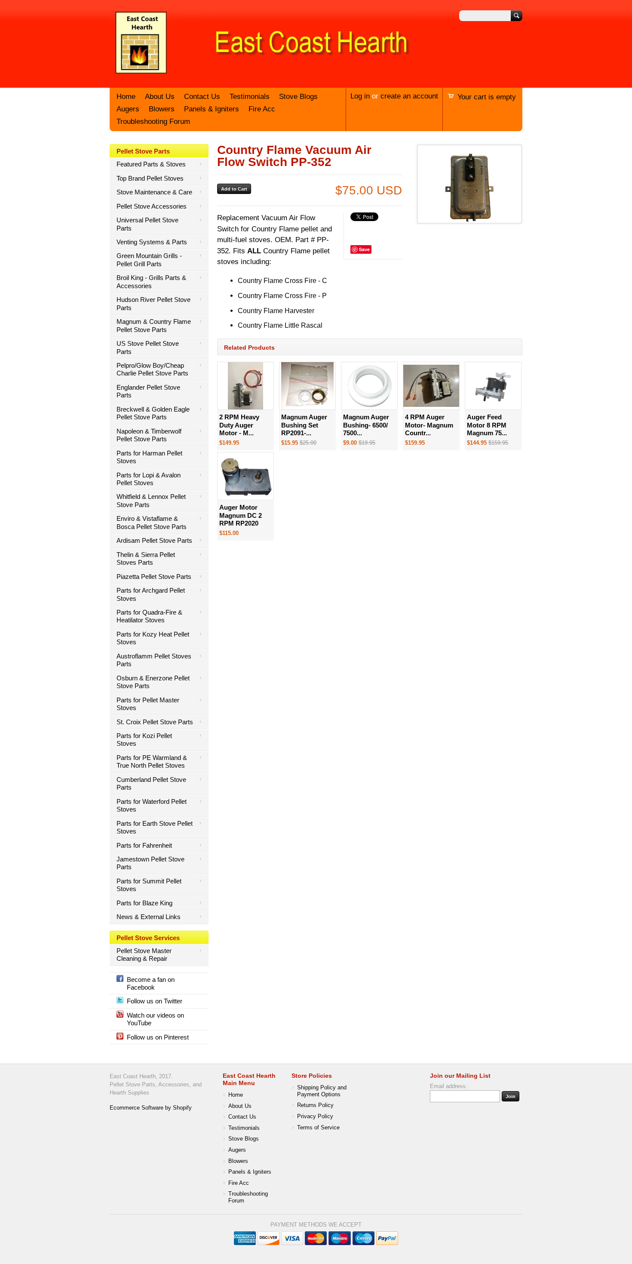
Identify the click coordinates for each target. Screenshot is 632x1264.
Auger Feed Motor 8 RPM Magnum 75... (487, 425)
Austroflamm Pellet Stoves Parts (154, 659)
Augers (128, 109)
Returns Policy (315, 1105)
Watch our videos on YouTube (155, 1019)
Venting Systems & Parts (152, 242)
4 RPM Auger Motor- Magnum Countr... (429, 425)
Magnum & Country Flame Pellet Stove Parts (154, 325)
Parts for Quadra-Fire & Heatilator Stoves (149, 616)
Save (364, 249)
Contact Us (202, 96)
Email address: (448, 1086)
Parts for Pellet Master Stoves (148, 703)
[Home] (260, 74)
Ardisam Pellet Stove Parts (154, 540)
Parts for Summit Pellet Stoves (149, 884)
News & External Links (149, 916)
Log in (360, 96)
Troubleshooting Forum (153, 121)
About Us (160, 96)
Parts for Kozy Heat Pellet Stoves (153, 638)
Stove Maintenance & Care (154, 192)
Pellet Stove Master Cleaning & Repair (144, 954)
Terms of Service (318, 1128)
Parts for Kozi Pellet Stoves (144, 739)
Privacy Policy (315, 1116)
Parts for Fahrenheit (144, 845)
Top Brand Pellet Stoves (150, 178)
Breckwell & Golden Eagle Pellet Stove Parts (153, 413)
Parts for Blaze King (144, 903)
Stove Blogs (298, 96)
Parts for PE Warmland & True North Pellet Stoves (152, 761)
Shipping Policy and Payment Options (322, 1091)
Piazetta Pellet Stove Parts (154, 576)
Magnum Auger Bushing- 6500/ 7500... (366, 425)
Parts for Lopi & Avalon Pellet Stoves (149, 478)
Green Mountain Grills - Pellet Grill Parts (149, 259)
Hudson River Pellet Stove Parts (153, 303)
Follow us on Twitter (154, 1001)
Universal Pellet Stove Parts (147, 223)
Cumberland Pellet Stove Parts (151, 783)
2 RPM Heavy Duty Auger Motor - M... (239, 425)
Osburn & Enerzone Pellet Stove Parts (153, 681)
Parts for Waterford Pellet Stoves (152, 805)
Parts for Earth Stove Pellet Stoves (155, 827)
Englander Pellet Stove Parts (148, 391)
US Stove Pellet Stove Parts (148, 347)
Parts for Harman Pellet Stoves (149, 456)
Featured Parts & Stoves (151, 164)
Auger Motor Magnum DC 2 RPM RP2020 (240, 515)
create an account (409, 96)
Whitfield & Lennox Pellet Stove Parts (151, 500)
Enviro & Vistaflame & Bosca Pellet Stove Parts (152, 522)
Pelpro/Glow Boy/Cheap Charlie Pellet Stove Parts (152, 369)
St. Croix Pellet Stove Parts (155, 722)
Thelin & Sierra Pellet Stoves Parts (146, 558)
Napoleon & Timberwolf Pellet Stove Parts (149, 435)
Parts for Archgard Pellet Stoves (151, 594)
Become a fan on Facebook (151, 983)
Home (126, 96)
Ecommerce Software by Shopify (151, 1108)
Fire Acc (262, 109)
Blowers (162, 109)
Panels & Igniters (211, 109)
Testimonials (250, 96)
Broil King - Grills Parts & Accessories (151, 281)
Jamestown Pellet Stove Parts (150, 862)
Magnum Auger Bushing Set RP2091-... (304, 425)
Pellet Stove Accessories (152, 206)
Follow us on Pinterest (158, 1037)
